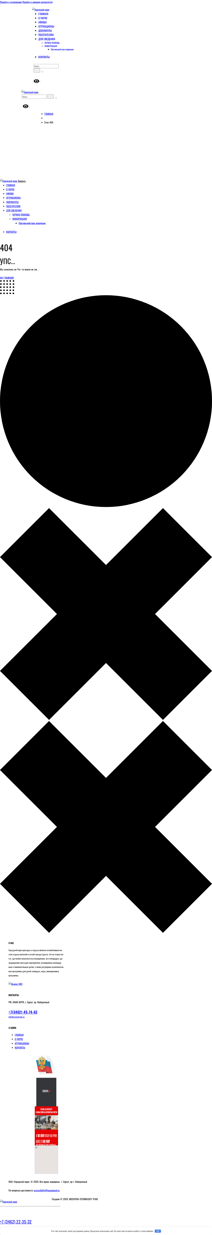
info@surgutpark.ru (17, 1016)
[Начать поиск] (37, 70)
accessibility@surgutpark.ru (47, 1190)
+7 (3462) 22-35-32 (16, 1222)
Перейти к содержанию (11, 2)
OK (157, 1231)
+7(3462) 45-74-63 (23, 1012)
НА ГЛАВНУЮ (7, 278)
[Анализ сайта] (16, 984)
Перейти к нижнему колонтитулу (37, 2)
